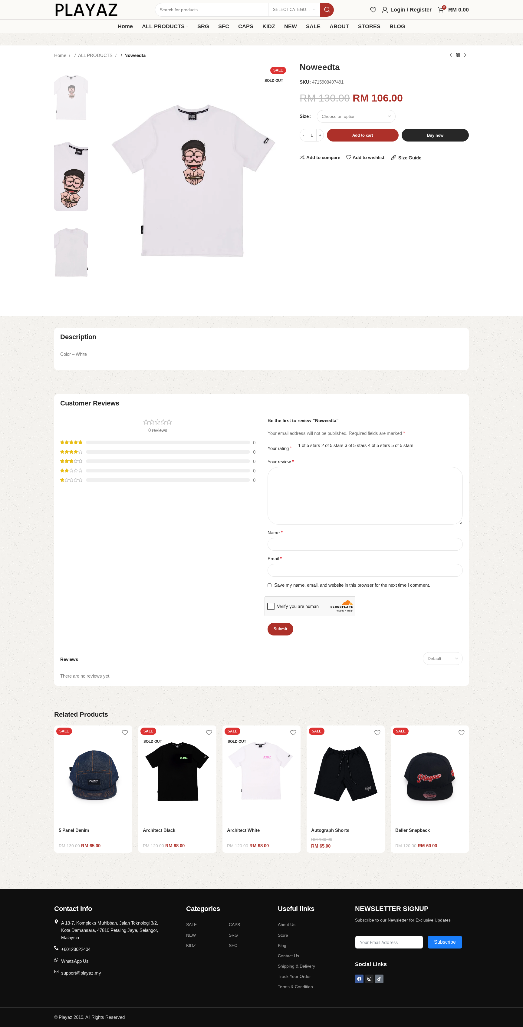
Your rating (280, 448)
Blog (282, 945)
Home (60, 55)
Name (275, 532)
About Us (286, 924)
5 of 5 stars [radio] (402, 445)
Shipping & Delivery (296, 966)
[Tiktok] (379, 979)
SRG (233, 935)
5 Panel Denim (74, 830)
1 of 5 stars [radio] (309, 445)
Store (283, 935)
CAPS (234, 924)
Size (304, 116)
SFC (233, 945)
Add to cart (362, 135)
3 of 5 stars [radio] (356, 445)
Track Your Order (294, 976)
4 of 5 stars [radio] (379, 445)
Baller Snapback (412, 830)
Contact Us (288, 955)
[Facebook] (359, 979)
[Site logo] (86, 9)
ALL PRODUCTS (96, 55)
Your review (281, 461)
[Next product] (465, 55)
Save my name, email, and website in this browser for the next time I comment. (352, 585)
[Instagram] (369, 979)
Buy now (435, 135)
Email (275, 558)
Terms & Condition (295, 986)
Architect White (243, 830)
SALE (191, 924)
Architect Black (159, 830)
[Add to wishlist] (124, 732)
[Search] (327, 10)
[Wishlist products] (373, 10)
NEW (191, 935)
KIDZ (191, 945)
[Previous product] (450, 55)
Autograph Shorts (330, 830)
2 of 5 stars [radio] (332, 445)
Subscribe (445, 942)
